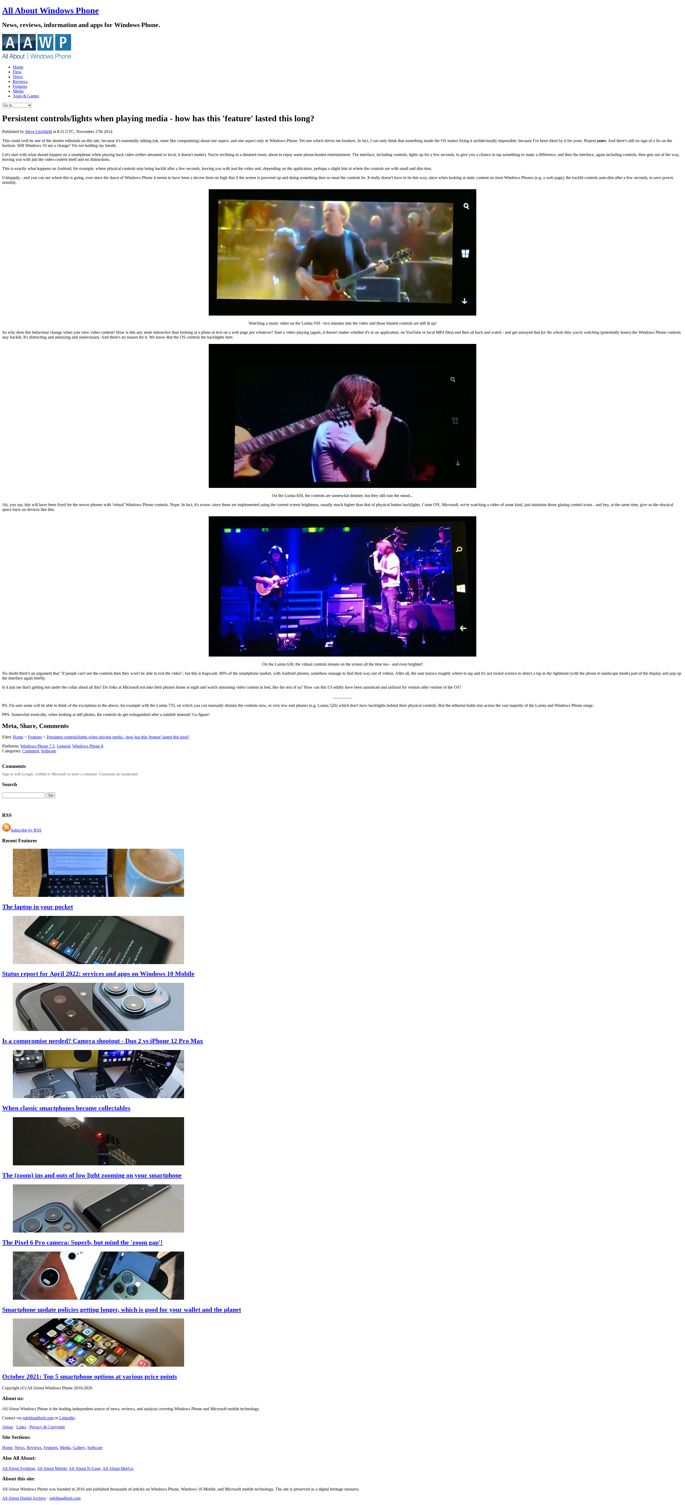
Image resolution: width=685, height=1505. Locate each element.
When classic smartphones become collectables (66, 1108)
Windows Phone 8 (87, 746)
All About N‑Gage (85, 1468)
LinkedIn (67, 1418)
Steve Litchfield (38, 131)
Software (48, 751)
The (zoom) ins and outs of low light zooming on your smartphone (92, 1175)
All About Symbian (18, 1468)
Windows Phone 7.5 (37, 746)
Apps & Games (26, 96)
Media (18, 91)
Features (20, 86)
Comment (30, 751)
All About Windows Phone (50, 10)
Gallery (79, 1447)
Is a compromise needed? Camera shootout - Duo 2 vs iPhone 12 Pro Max (102, 1040)
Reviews (20, 81)
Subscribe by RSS (26, 830)
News (18, 76)
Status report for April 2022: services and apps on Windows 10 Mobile (98, 973)
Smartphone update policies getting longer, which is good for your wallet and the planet (121, 1309)
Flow (17, 72)
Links (21, 1427)
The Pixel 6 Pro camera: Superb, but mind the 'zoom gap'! (82, 1242)
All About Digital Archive (24, 1498)
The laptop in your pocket (37, 906)
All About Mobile (52, 1468)
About (7, 1427)
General (63, 746)
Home (18, 67)
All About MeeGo (118, 1468)
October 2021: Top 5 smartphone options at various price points (89, 1376)
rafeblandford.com (38, 1418)
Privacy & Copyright (47, 1427)
